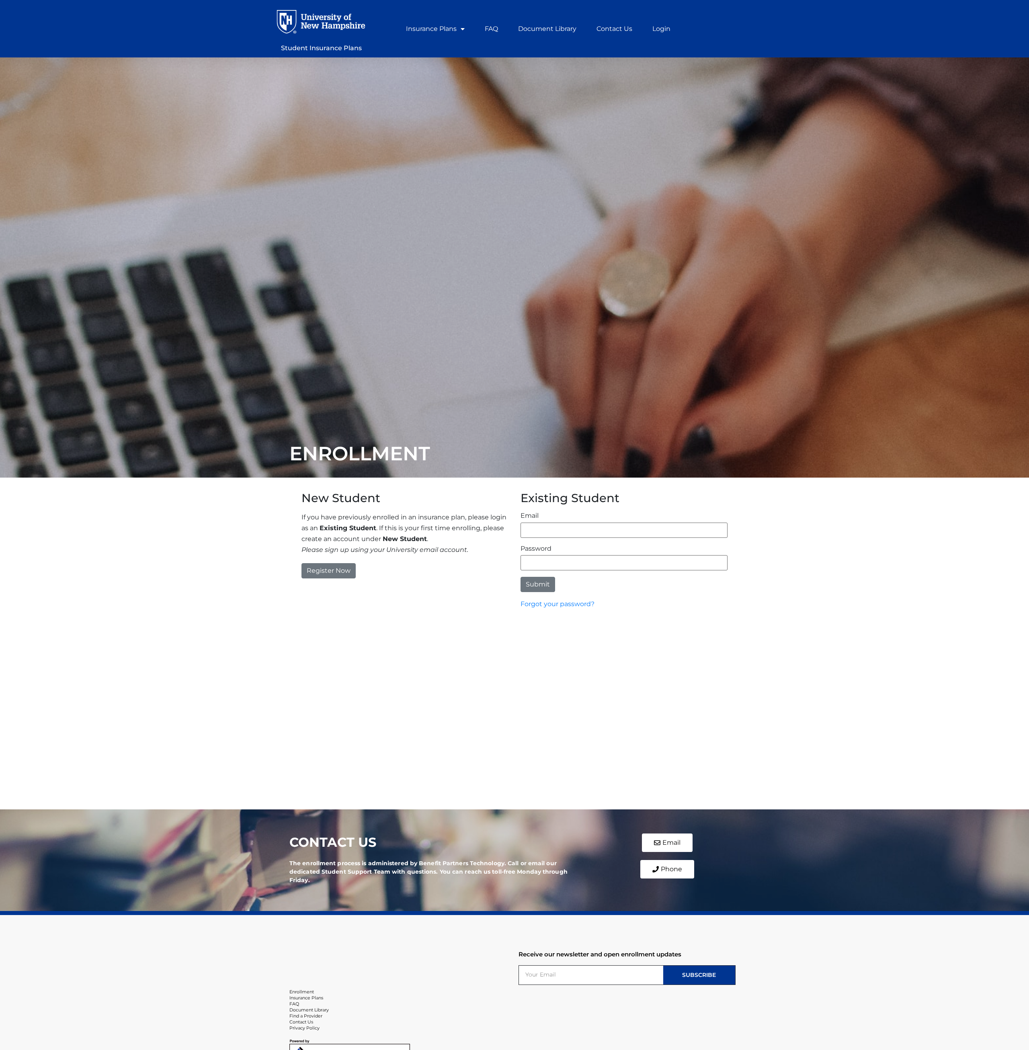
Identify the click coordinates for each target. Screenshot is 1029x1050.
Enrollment (301, 992)
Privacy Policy (304, 1028)
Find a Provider (305, 1016)
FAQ (491, 29)
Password (536, 548)
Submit (538, 584)
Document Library (547, 29)
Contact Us (614, 29)
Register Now (329, 570)
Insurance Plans (431, 29)
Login (661, 29)
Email (530, 516)
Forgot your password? (557, 604)
